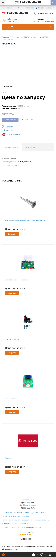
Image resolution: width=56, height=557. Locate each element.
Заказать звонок (29, 500)
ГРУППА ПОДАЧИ (12, 339)
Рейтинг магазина (28, 532)
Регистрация (48, 8)
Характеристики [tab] (12, 147)
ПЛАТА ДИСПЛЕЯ (11, 398)
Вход (40, 8)
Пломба (8, 458)
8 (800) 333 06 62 (46, 13)
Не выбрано (7, 8)
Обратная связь (29, 505)
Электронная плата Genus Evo (17, 280)
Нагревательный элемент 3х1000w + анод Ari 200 (25, 220)
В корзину (12, 234)
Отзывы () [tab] (30, 147)
